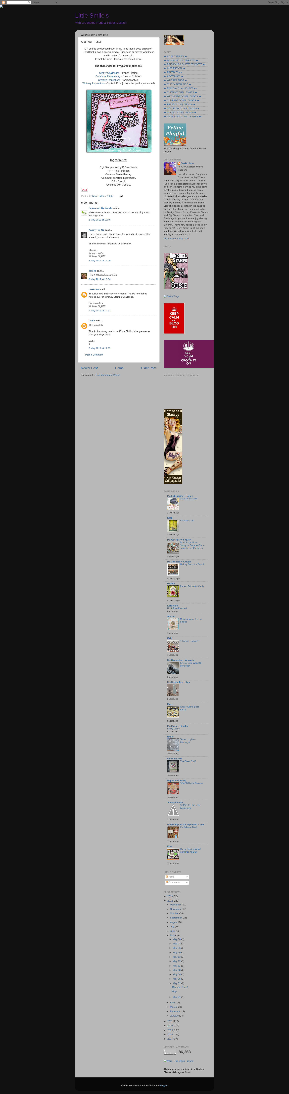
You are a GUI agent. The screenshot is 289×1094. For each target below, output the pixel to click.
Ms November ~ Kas (178, 682)
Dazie (92, 320)
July (172, 926)
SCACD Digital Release (191, 783)
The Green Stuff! (188, 761)
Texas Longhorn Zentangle (188, 740)
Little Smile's (92, 15)
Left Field (172, 605)
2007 (170, 1039)
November (176, 909)
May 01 (177, 997)
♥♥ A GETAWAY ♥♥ (173, 76)
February (175, 1011)
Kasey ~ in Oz (96, 230)
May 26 (177, 948)
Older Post (148, 368)
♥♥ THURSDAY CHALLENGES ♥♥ (181, 100)
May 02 (177, 983)
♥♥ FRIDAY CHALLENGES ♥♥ (179, 104)
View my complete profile (177, 238)
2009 (170, 1030)
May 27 (177, 943)
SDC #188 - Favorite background (190, 806)
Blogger (163, 1085)
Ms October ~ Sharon (179, 540)
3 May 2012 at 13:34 (100, 279)
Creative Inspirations (109, 80)
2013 (170, 896)
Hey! (174, 991)
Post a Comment (94, 355)
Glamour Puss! (180, 987)
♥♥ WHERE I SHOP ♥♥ (175, 80)
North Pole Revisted (177, 608)
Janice (92, 271)
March (173, 1007)
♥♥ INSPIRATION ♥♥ (174, 68)
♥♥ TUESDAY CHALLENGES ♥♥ (180, 92)
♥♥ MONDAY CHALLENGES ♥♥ (180, 88)
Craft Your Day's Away (107, 76)
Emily (170, 736)
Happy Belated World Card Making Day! (190, 850)
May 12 (177, 961)
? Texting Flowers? (189, 641)
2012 (170, 901)
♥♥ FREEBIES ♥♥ (173, 72)
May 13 (177, 957)
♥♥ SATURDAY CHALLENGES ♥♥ (181, 108)
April (172, 1002)
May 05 (177, 979)
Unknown (94, 289)
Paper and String (176, 780)
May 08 (177, 970)
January (174, 1016)
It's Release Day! (188, 827)
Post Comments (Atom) (107, 375)
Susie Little (187, 163)
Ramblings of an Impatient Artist (185, 824)
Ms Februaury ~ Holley (180, 496)
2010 (170, 1025)
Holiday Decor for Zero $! (192, 564)
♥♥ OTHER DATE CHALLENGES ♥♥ (183, 116)
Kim (169, 846)
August (174, 922)
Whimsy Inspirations (93, 83)
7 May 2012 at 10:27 (100, 310)
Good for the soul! (189, 498)
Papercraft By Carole (100, 208)
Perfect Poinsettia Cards (192, 586)
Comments (174, 882)
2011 (170, 1021)
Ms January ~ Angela (179, 561)
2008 (170, 1034)
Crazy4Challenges (109, 73)
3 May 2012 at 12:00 (100, 260)
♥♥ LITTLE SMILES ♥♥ (175, 56)
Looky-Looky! (173, 728)
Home (119, 368)
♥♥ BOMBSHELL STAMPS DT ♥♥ (181, 60)
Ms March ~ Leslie (177, 726)
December (176, 904)
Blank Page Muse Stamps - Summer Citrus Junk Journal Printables (192, 545)
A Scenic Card (187, 520)
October (174, 913)
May (172, 935)
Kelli (169, 638)
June (173, 931)
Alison (171, 616)
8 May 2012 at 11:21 (99, 348)
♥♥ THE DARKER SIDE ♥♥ (177, 84)
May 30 (177, 939)
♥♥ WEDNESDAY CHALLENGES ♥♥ (182, 96)
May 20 (177, 952)
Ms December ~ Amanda (181, 660)
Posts (171, 877)
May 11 (177, 966)
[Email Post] (120, 196)
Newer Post (89, 368)
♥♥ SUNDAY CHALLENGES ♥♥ (180, 112)
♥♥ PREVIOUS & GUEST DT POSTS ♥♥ (185, 64)
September (176, 917)
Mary (170, 704)
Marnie (171, 583)
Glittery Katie (174, 758)
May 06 (177, 974)
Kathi (170, 518)
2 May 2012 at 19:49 (100, 219)
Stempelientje (175, 802)
